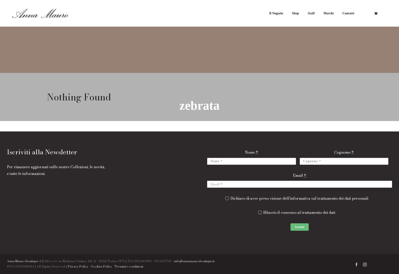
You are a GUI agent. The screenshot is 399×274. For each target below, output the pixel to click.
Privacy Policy (78, 266)
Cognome (344, 152)
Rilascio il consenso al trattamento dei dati (299, 212)
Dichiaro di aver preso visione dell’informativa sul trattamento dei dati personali (299, 198)
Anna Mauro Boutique (22, 261)
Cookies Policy (101, 266)
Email (299, 175)
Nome (251, 152)
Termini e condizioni (129, 266)
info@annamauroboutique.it (194, 261)
